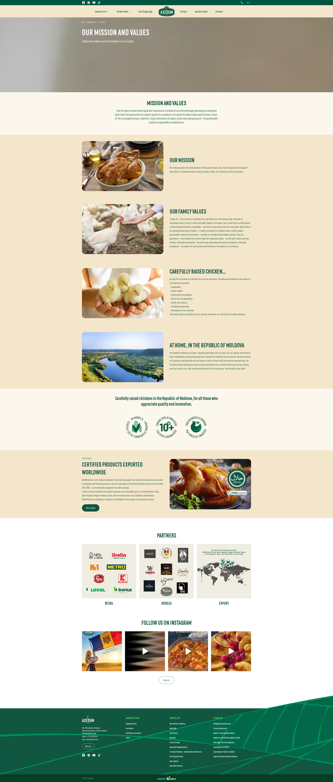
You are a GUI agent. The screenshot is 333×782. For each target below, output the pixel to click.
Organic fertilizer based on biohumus (225, 756)
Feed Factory (174, 733)
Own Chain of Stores (176, 765)
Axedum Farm (100, 11)
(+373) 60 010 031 (91, 736)
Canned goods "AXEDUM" (221, 747)
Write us (88, 746)
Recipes (184, 11)
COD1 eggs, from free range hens (223, 742)
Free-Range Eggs (145, 11)
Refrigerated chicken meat (222, 723)
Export (128, 737)
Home (83, 22)
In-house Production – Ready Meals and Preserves (186, 751)
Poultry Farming (175, 742)
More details (90, 507)
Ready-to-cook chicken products (224, 733)
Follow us (166, 680)
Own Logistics (174, 761)
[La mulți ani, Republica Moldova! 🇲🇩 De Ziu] (102, 651)
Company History (131, 723)
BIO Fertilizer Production (177, 723)
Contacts (219, 11)
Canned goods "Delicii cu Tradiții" (224, 751)
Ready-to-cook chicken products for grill (226, 737)
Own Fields (173, 728)
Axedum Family (201, 11)
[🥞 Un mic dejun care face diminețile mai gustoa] (231, 651)
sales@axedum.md (92, 739)
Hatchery (172, 737)
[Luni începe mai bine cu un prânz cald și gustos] (145, 651)
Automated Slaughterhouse (178, 747)
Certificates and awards (133, 733)
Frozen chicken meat (220, 728)
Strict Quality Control (176, 756)
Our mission (129, 728)
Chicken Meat (122, 11)
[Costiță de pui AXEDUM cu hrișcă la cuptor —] (188, 651)
